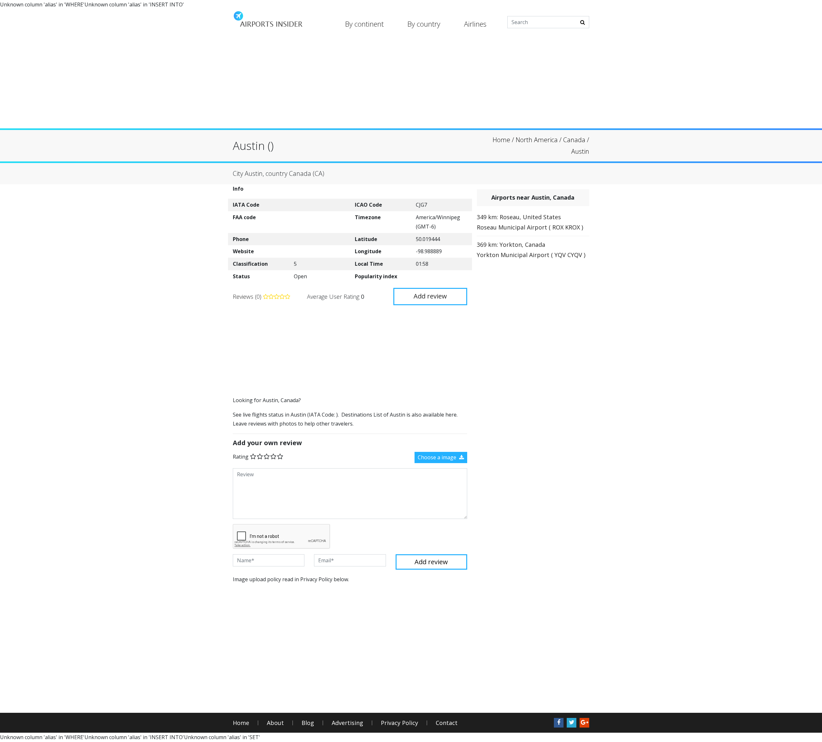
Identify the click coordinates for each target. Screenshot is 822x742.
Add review (430, 296)
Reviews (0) (248, 296)
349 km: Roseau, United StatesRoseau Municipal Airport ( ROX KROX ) (530, 222)
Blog (308, 722)
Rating (241, 456)
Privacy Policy (399, 722)
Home (241, 722)
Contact (447, 722)
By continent (364, 24)
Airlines (475, 24)
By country (423, 24)
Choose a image (438, 457)
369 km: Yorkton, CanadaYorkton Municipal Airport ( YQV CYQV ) (531, 250)
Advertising (347, 722)
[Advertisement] (411, 83)
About (275, 722)
